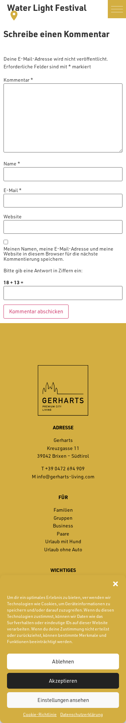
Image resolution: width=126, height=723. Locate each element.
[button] (115, 583)
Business (63, 525)
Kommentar (18, 79)
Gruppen (63, 518)
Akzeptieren (63, 680)
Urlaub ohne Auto (63, 549)
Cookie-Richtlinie (40, 714)
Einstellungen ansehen (63, 700)
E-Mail (13, 190)
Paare (63, 534)
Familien (63, 510)
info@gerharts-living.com (65, 476)
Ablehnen (63, 661)
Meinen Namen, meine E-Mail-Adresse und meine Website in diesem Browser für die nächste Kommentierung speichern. (58, 253)
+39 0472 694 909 (65, 468)
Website (13, 216)
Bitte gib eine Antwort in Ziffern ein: (43, 270)
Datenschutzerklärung (81, 714)
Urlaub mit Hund (63, 541)
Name (12, 163)
